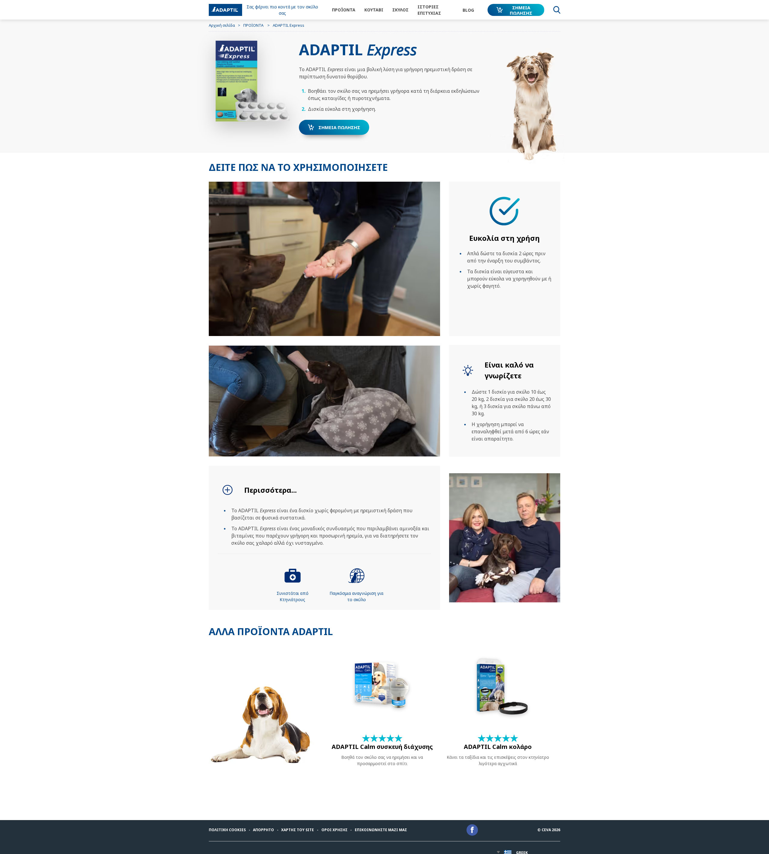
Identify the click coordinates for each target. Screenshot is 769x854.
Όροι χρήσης (334, 829)
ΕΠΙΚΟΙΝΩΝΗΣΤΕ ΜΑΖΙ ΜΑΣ (381, 829)
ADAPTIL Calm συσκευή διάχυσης (382, 746)
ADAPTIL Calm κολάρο (498, 746)
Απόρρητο (263, 829)
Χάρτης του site (297, 829)
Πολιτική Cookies (227, 829)
